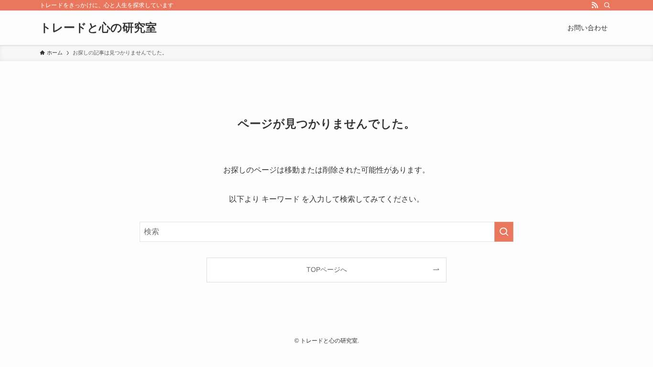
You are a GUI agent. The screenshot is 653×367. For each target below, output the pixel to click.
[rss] (594, 5)
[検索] (607, 5)
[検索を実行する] (503, 232)
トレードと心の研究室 (98, 27)
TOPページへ (326, 269)
